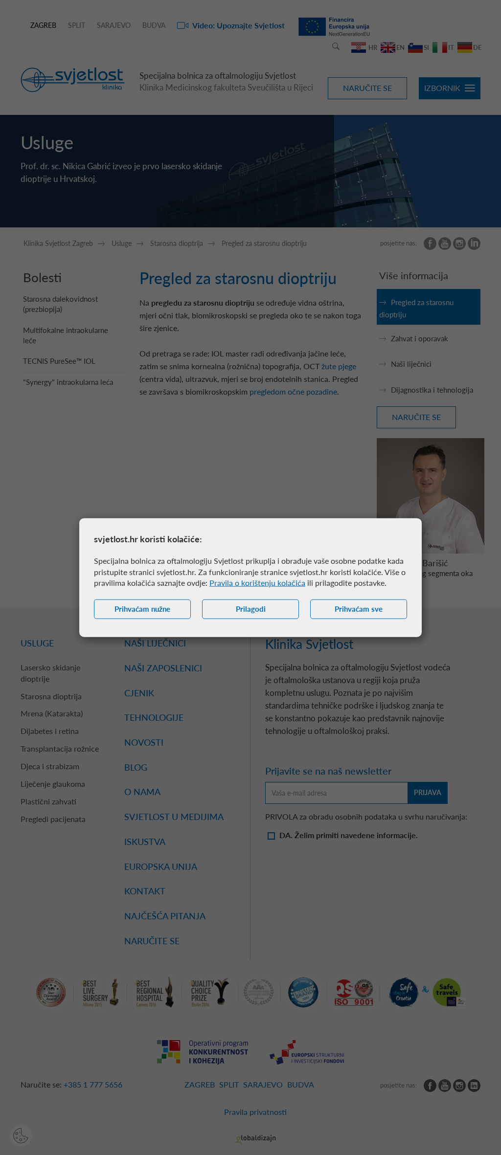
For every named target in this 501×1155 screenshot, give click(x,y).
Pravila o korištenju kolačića (257, 582)
